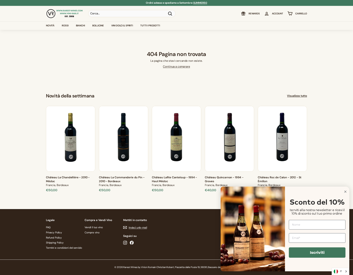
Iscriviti (317, 252)
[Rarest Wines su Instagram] (125, 243)
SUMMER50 (200, 2)
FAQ (48, 227)
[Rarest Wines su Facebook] (132, 243)
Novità (50, 25)
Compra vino (92, 232)
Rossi (65, 25)
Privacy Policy (54, 232)
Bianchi (80, 25)
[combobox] (340, 271)
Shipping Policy (55, 242)
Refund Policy (54, 237)
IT (341, 271)
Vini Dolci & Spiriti (122, 25)
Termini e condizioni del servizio (64, 247)
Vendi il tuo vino (94, 227)
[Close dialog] (345, 191)
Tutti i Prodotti (150, 25)
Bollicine (98, 25)
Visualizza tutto (297, 96)
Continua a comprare (176, 66)
